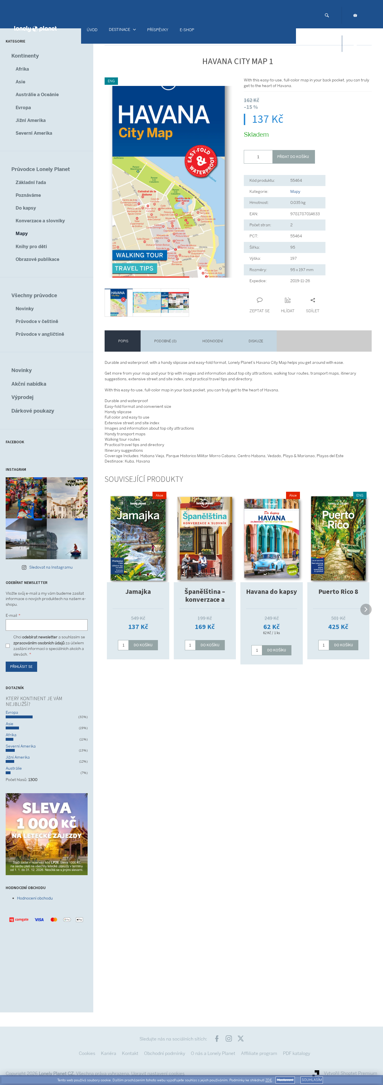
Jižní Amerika (31, 120)
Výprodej (22, 397)
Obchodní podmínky (164, 1053)
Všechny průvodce (34, 295)
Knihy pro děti (31, 247)
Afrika (22, 69)
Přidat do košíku (293, 157)
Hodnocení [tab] (212, 341)
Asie (20, 82)
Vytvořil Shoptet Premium (350, 1073)
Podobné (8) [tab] (165, 341)
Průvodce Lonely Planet (40, 169)
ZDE (268, 1080)
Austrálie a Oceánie (37, 95)
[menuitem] (92, 30)
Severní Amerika (34, 133)
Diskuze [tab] (256, 341)
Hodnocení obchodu (35, 898)
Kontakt (130, 1053)
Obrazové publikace (37, 259)
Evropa (23, 108)
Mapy (22, 234)
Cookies (87, 1053)
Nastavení (285, 1079)
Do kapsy (26, 208)
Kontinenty (25, 55)
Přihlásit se (21, 667)
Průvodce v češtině (37, 321)
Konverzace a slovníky (40, 221)
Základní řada (31, 182)
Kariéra (108, 1053)
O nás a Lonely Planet (213, 1053)
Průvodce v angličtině (40, 334)
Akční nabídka (28, 384)
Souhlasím (312, 1080)
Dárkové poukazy (32, 411)
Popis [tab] (123, 341)
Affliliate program (259, 1053)
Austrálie (14, 768)
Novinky (25, 309)
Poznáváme (28, 195)
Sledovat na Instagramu (51, 567)
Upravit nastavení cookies (158, 1073)
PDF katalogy (296, 1053)
